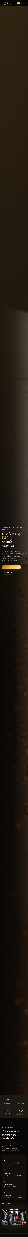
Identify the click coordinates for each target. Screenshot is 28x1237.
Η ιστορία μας (8, 572)
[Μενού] (25, 3)
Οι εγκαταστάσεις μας (8, 1203)
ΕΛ (18, 3)
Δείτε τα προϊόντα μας (10, 567)
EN (21, 3)
